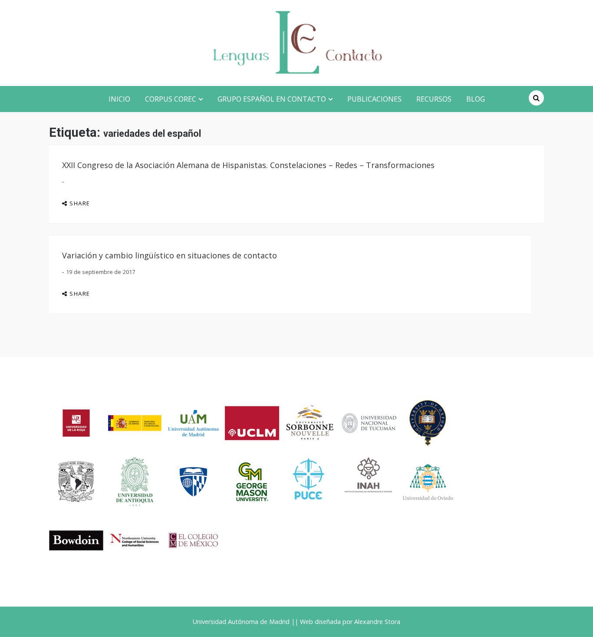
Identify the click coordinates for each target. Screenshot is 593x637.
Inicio (119, 99)
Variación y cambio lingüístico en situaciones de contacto (169, 255)
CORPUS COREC (170, 99)
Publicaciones (374, 99)
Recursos (433, 99)
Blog (475, 99)
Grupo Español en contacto (271, 99)
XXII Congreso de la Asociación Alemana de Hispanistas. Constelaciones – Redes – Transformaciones (248, 165)
